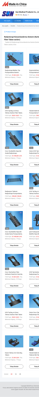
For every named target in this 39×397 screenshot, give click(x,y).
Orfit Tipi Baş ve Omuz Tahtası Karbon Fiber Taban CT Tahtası (13, 113)
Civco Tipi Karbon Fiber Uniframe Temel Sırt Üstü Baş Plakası (14, 274)
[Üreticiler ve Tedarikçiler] (14, 4)
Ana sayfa (7, 21)
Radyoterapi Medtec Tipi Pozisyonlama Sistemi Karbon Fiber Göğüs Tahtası (13, 72)
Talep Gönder (14, 84)
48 (20, 374)
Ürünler (18, 21)
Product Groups (11, 32)
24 (11, 374)
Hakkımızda (28, 21)
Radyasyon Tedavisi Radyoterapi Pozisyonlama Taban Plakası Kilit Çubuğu (13, 193)
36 (16, 374)
